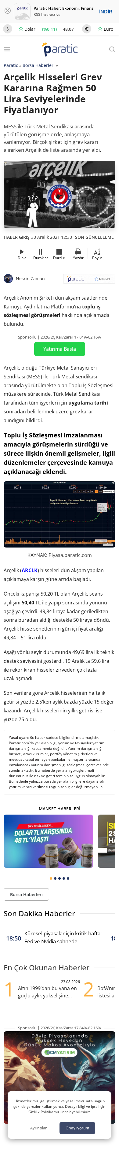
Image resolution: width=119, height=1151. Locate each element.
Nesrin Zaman (30, 278)
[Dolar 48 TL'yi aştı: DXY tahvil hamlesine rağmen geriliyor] (48, 841)
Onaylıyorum (77, 1127)
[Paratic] (59, 50)
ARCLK (30, 570)
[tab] (51, 878)
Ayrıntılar (38, 1128)
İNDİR (105, 12)
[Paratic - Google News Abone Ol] (89, 281)
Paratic (11, 65)
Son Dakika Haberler (39, 913)
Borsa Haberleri (39, 65)
